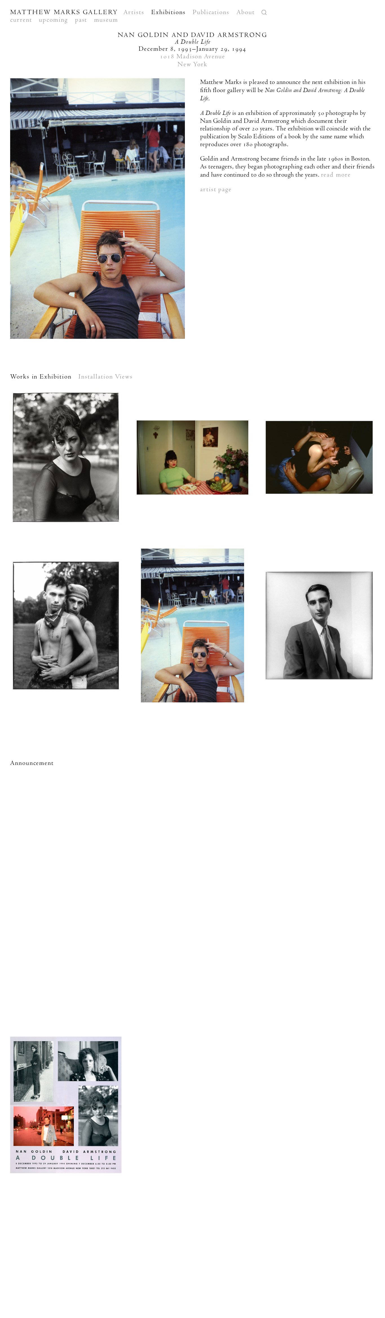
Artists (133, 12)
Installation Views (105, 376)
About (245, 12)
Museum (106, 20)
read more (336, 175)
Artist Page (216, 189)
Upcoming (53, 20)
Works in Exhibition (40, 376)
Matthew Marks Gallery (64, 12)
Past (81, 20)
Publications (211, 12)
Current (21, 20)
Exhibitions (168, 12)
